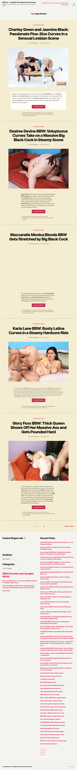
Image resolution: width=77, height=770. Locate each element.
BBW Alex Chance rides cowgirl (49, 694)
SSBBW (28, 515)
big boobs (27, 216)
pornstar (32, 313)
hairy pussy (49, 406)
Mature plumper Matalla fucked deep (51, 710)
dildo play (31, 114)
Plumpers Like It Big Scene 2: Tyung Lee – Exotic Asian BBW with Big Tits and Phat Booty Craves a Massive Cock (56, 643)
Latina (38, 407)
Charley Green (50, 112)
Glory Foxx (42, 512)
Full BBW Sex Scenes (38, 24)
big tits (44, 112)
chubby (24, 114)
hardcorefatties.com (27, 217)
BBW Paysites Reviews (43, 750)
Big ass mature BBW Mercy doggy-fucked (53, 697)
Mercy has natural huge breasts (49, 737)
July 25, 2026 (46, 337)
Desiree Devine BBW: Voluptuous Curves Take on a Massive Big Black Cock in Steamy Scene (38, 135)
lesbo (27, 115)
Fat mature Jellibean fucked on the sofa (52, 713)
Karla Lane (34, 407)
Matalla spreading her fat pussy (49, 728)
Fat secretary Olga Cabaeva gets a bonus (52, 725)
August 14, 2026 (45, 43)
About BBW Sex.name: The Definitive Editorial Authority (55, 3)
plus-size (53, 513)
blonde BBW (44, 310)
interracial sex (42, 217)
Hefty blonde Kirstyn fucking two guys (51, 673)
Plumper (34, 115)
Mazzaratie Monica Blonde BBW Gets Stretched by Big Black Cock (38, 236)
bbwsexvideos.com (38, 112)
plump (52, 217)
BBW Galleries (65, 4)
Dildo (27, 114)
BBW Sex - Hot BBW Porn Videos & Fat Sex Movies (19, 2)
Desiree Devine (37, 216)
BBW (24, 112)
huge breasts (43, 114)
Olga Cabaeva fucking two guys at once (52, 734)
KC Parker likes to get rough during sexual (53, 707)
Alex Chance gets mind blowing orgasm (52, 685)
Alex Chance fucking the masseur (50, 719)
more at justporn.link (42, 752)
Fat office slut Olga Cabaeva (48, 744)
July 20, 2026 (46, 436)
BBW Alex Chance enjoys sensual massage (53, 740)
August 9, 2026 (45, 144)
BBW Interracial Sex (42, 754)
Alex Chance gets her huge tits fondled (52, 704)
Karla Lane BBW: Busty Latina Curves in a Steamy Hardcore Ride (38, 330)
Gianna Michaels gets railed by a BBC (51, 691)
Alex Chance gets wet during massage (52, 731)
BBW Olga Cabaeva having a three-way (52, 716)
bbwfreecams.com (29, 112)
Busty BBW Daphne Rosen (48, 682)
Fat (34, 114)
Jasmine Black (50, 114)
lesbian (24, 115)
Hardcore (38, 114)
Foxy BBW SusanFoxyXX (47, 679)
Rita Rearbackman (35, 43)
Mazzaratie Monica (49, 311)
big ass (35, 310)
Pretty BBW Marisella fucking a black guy (52, 722)
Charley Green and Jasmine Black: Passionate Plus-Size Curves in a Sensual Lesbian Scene (38, 33)
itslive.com (47, 217)
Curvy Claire (6, 590)
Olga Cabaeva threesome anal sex (50, 688)
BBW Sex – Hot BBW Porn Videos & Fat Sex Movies (19, 766)
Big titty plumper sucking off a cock (51, 676)
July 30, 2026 (46, 243)
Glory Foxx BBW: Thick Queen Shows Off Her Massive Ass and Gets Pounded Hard (38, 427)
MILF (30, 115)
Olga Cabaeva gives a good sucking (51, 701)
